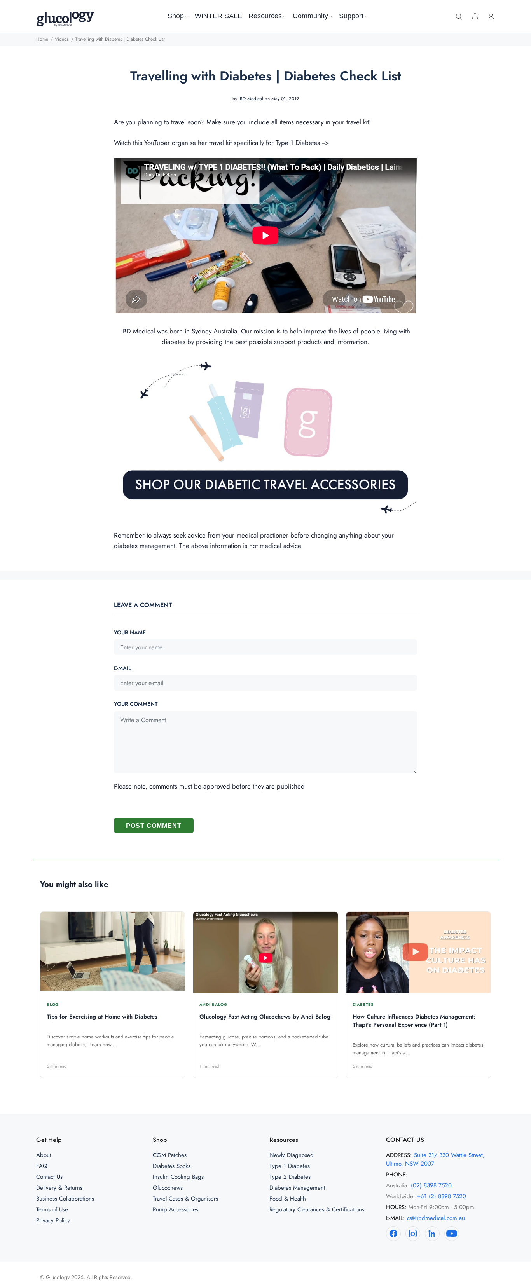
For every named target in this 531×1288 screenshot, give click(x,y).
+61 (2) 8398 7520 (441, 1196)
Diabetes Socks (171, 1166)
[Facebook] (393, 1233)
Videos (62, 39)
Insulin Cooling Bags (178, 1177)
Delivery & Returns (59, 1187)
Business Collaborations (65, 1198)
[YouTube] (451, 1233)
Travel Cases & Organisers (185, 1198)
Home (42, 39)
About (43, 1155)
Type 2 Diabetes (290, 1177)
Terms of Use (52, 1209)
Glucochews (168, 1187)
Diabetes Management (297, 1187)
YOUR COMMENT (135, 704)
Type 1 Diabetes (289, 1166)
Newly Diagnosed (291, 1155)
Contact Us (49, 1177)
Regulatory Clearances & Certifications (316, 1209)
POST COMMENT (154, 825)
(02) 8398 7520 (431, 1185)
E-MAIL (122, 668)
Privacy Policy (53, 1220)
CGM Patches (170, 1155)
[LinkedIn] (432, 1233)
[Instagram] (412, 1233)
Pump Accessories (175, 1209)
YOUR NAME (130, 632)
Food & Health (287, 1198)
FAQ (41, 1166)
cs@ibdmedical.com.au (436, 1218)
